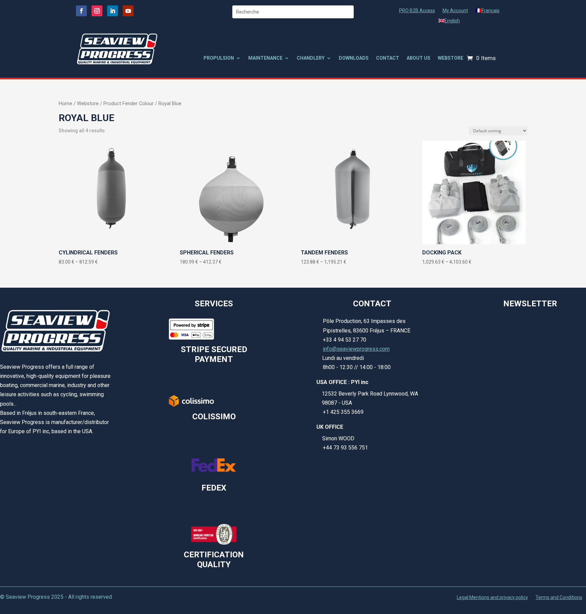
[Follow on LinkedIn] (112, 10)
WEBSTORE (450, 58)
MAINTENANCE (265, 58)
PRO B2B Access (417, 10)
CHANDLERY (311, 58)
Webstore (88, 103)
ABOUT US (418, 58)
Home (65, 103)
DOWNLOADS (354, 58)
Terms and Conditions (558, 597)
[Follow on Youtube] (128, 10)
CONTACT (387, 58)
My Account (455, 10)
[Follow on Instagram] (97, 10)
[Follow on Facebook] (81, 10)
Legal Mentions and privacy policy (492, 597)
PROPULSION (218, 58)
